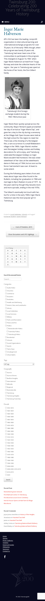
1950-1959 (10, 449)
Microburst (7, 503)
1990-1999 (10, 463)
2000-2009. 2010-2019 (14, 469)
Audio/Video (11, 288)
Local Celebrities (15, 214)
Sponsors (6, 549)
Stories (5, 538)
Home (5, 536)
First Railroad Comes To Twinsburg (15, 495)
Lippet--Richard (21, 216)
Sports (9, 346)
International (11, 381)
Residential (10, 337)
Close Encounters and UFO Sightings (22, 234)
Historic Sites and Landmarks (16, 305)
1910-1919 (10, 437)
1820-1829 (10, 411)
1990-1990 (10, 460)
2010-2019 (10, 472)
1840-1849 (10, 417)
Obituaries (6, 547)
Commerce (10, 294)
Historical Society (8, 545)
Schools (24, 214)
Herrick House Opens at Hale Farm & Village (18, 500)
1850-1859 (10, 420)
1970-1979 (10, 455)
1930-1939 (10, 443)
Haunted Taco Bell (19, 517)
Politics (9, 326)
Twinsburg (10, 393)
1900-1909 (10, 434)
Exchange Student (10, 216)
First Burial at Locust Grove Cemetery (16, 498)
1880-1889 (10, 428)
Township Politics (14, 331)
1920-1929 (10, 440)
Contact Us (6, 551)
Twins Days (11, 349)
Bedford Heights (12, 378)
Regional (10, 387)
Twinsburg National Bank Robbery (26, 523)
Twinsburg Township (14, 399)
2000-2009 (10, 466)
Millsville (10, 384)
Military (9, 317)
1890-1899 (10, 431)
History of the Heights (27, 514)
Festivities (10, 299)
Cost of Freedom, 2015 (22, 227)
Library (9, 308)
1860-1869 (10, 422)
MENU (6, 22)
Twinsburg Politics (14, 334)
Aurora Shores (12, 375)
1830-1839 (10, 414)
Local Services (11, 314)
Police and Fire (12, 323)
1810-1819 (10, 408)
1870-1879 (10, 425)
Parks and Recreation (14, 320)
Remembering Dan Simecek (13, 492)
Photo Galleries (8, 541)
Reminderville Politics (15, 329)
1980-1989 (10, 457)
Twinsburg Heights (13, 396)
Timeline (5, 543)
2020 (8, 475)
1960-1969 (10, 452)
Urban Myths (11, 355)
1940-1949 (10, 446)
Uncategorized (12, 352)
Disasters (10, 297)
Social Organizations (14, 343)
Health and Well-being (14, 302)
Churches (10, 291)
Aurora (9, 373)
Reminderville (11, 390)
